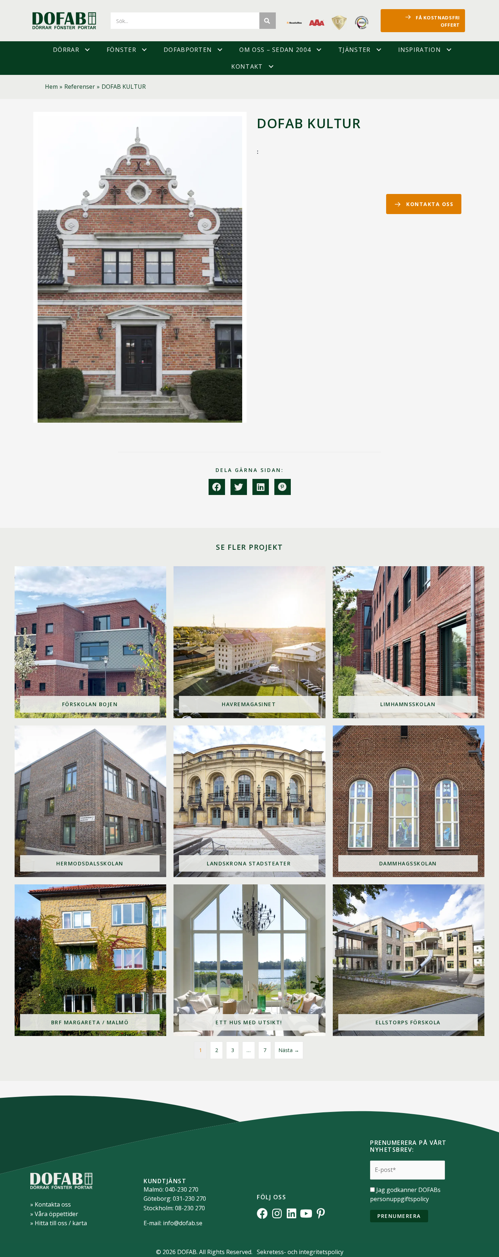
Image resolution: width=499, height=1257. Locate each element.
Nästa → (288, 1050)
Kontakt (247, 66)
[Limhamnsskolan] (408, 642)
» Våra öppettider (54, 1214)
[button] (87, 49)
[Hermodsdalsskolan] (90, 801)
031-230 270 (189, 1199)
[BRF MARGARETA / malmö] (90, 960)
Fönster (121, 50)
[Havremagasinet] (249, 642)
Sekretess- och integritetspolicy (300, 1252)
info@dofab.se (182, 1223)
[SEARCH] (267, 20)
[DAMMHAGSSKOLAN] (408, 801)
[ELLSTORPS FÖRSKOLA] (408, 960)
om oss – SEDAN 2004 (275, 50)
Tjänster (354, 50)
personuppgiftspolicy (399, 1199)
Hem (51, 87)
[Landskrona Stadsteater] (249, 801)
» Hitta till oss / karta (58, 1223)
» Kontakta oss (50, 1204)
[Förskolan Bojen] (90, 642)
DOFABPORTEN (188, 50)
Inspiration (419, 50)
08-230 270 (190, 1208)
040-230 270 (181, 1189)
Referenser (79, 87)
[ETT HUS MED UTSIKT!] (249, 960)
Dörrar (66, 50)
